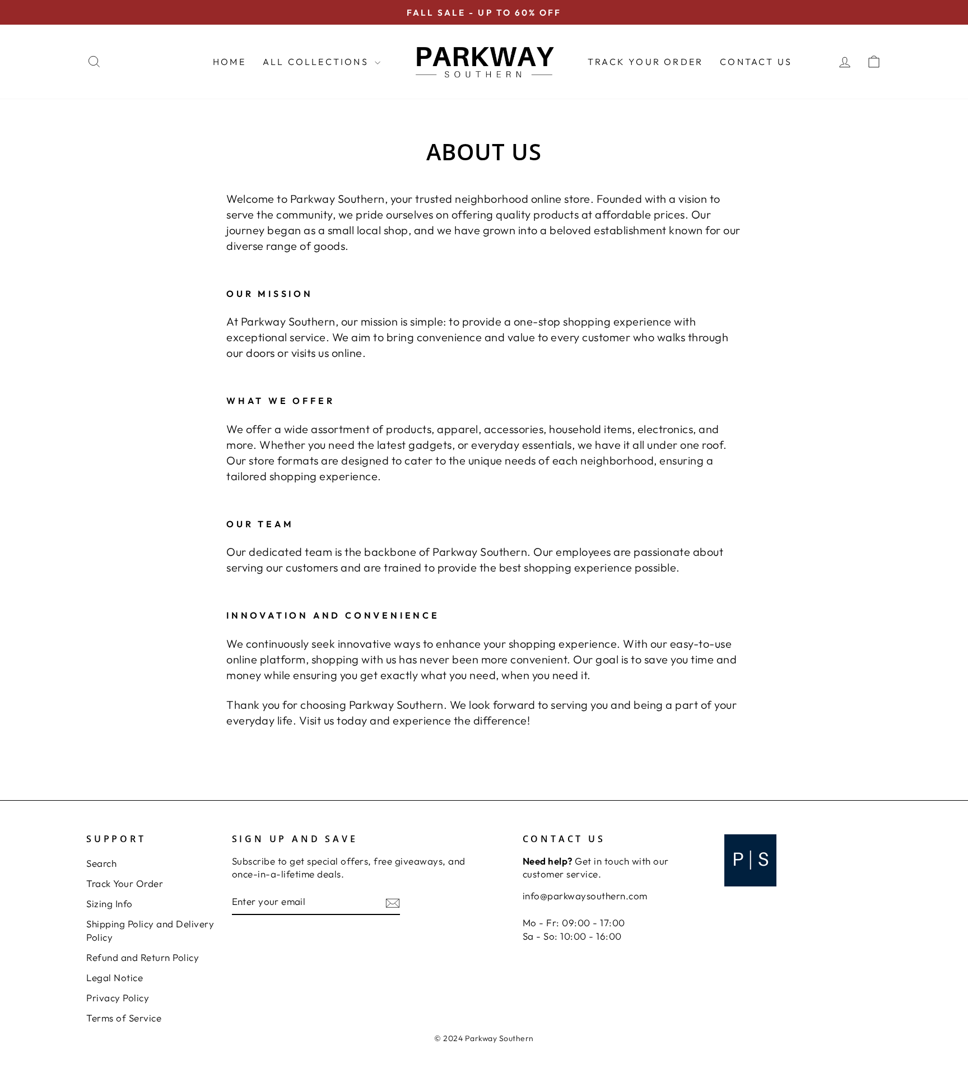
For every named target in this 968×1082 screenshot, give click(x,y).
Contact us (756, 61)
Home (229, 61)
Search (101, 863)
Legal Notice (114, 977)
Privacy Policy (117, 998)
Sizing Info (109, 903)
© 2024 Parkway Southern (484, 1038)
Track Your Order (645, 61)
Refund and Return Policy (142, 957)
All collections (317, 61)
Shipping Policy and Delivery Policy (150, 930)
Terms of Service (123, 1018)
